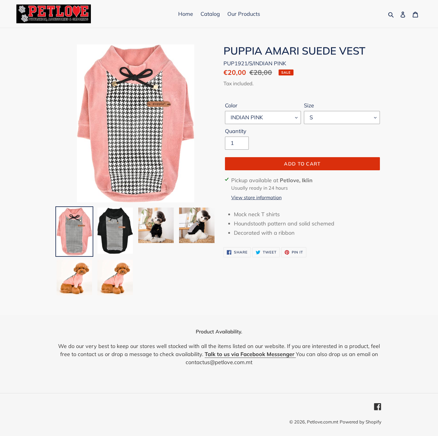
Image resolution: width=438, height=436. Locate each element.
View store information (256, 197)
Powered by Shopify (360, 422)
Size (309, 105)
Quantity (235, 131)
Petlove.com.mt (322, 422)
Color (231, 105)
